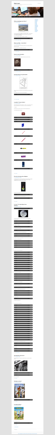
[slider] (31, 38)
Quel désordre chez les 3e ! (19, 355)
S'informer (18, 51)
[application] (23, 38)
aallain (19, 356)
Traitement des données (34, 433)
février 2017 (36, 29)
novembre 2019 (36, 20)
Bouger (17, 16)
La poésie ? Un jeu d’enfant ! (19, 102)
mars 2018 (36, 24)
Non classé (17, 352)
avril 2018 (36, 23)
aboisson (19, 103)
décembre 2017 (36, 25)
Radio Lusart (17, 3)
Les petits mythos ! (17, 404)
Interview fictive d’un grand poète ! (21, 74)
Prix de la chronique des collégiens (21, 176)
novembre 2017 (36, 26)
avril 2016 (36, 31)
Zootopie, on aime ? (18, 381)
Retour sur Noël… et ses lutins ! (20, 43)
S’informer (27, 16)
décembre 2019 (36, 19)
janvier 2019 (36, 21)
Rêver (24, 16)
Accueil (15, 16)
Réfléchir (22, 16)
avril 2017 (36, 28)
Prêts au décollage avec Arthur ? (20, 21)
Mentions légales (30, 433)
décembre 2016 (36, 30)
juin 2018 (36, 22)
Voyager (29, 16)
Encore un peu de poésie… (19, 54)
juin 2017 (36, 27)
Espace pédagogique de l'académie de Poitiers (23, 433)
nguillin (19, 22)
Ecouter (19, 16)
